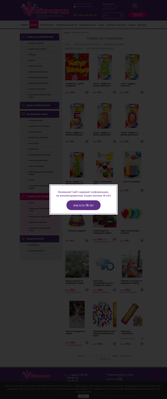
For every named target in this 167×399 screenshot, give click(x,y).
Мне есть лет (83, 205)
